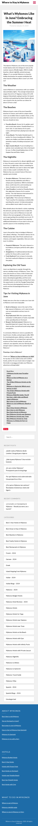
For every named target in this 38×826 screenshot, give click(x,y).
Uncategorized (11, 699)
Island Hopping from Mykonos (16, 571)
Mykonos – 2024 (11, 590)
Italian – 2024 (10, 577)
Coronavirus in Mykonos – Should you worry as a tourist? (17, 506)
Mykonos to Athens (12, 663)
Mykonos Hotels (11, 608)
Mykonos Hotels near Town (15, 626)
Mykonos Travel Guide (13, 675)
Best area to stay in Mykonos (16, 401)
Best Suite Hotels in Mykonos (17, 412)
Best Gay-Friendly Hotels (10, 780)
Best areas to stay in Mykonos (11, 725)
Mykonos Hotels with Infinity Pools (18, 644)
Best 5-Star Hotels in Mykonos (16, 523)
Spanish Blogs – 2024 (13, 693)
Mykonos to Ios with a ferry (10, 739)
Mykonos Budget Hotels (14, 596)
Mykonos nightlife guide (9, 807)
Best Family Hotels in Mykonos (16, 541)
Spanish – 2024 (11, 687)
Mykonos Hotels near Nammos (16, 620)
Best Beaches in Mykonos (14, 535)
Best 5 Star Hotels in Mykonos (17, 408)
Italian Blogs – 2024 (13, 583)
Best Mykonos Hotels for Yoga (17, 418)
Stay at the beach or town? (10, 721)
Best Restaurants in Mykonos (16, 547)
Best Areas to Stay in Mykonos (16, 529)
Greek (8, 565)
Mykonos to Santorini (13, 669)
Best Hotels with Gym (9, 784)
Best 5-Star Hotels (8, 762)
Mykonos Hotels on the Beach (16, 632)
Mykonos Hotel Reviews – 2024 (16, 602)
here (15, 363)
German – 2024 (11, 559)
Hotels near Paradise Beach (10, 775)
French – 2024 (11, 553)
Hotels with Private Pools (10, 766)
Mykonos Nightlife (12, 657)
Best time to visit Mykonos (16, 410)
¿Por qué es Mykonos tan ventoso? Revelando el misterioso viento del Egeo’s (17, 487)
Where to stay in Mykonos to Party (13, 812)
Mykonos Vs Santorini (9, 734)
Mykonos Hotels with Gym (15, 638)
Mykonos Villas (11, 681)
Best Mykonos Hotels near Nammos (19, 414)
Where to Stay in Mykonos (15, 2)
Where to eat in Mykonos (10, 803)
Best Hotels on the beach (10, 771)
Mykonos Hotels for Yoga (14, 614)
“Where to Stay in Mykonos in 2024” (22, 356)
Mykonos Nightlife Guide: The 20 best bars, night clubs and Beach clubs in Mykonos (18, 397)
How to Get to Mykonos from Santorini (14, 730)
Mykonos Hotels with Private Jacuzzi (18, 650)
